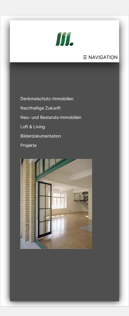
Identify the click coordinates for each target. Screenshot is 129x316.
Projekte (28, 145)
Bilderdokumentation (40, 135)
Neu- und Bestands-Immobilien (50, 117)
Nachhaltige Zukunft (40, 107)
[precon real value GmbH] (65, 39)
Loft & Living (32, 126)
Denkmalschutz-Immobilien (47, 98)
